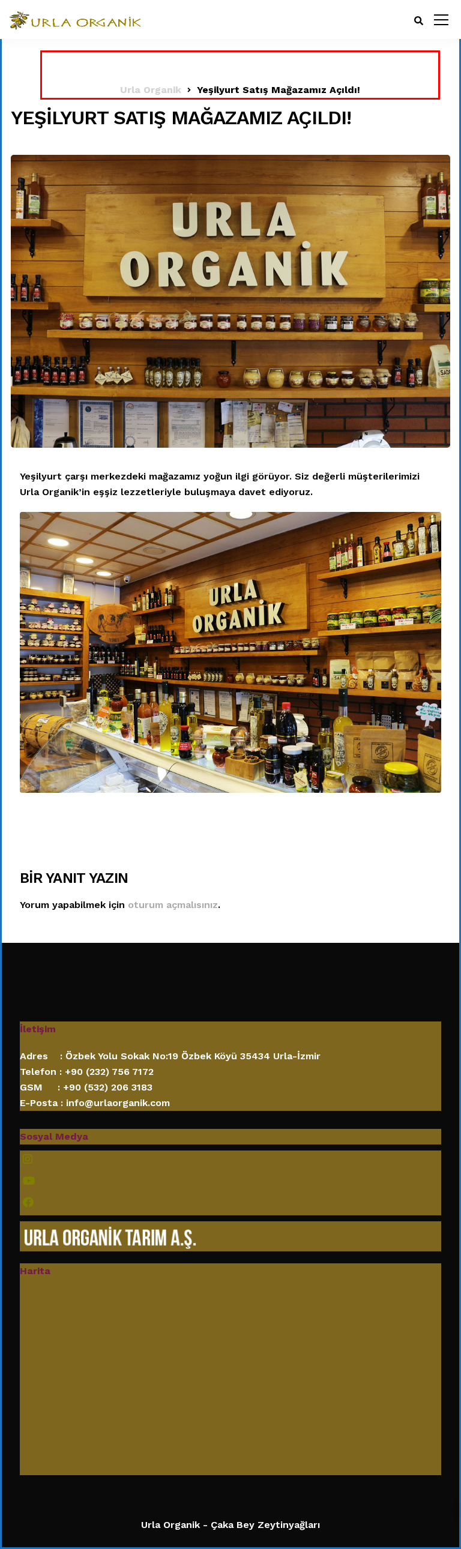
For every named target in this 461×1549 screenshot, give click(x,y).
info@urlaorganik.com (118, 1102)
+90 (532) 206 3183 (107, 1087)
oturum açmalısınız (173, 904)
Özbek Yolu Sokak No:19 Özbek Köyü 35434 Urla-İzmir (193, 1056)
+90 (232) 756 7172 (109, 1071)
